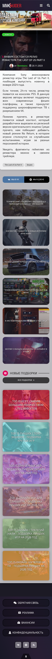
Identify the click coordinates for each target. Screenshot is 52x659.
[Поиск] (48, 5)
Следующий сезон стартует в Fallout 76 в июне (26, 291)
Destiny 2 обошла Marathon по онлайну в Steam (26, 350)
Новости (8, 35)
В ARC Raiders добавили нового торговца (26, 321)
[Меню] (41, 5)
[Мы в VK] (18, 645)
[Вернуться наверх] (26, 656)
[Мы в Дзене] (26, 645)
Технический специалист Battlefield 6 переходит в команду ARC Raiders (26, 202)
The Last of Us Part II (13, 165)
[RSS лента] (33, 645)
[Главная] (12, 6)
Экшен (29, 165)
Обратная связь (28, 602)
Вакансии (28, 622)
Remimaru (22, 66)
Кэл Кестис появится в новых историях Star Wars (26, 232)
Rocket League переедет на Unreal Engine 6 (26, 262)
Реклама (28, 612)
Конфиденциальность (27, 632)
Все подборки (25, 380)
